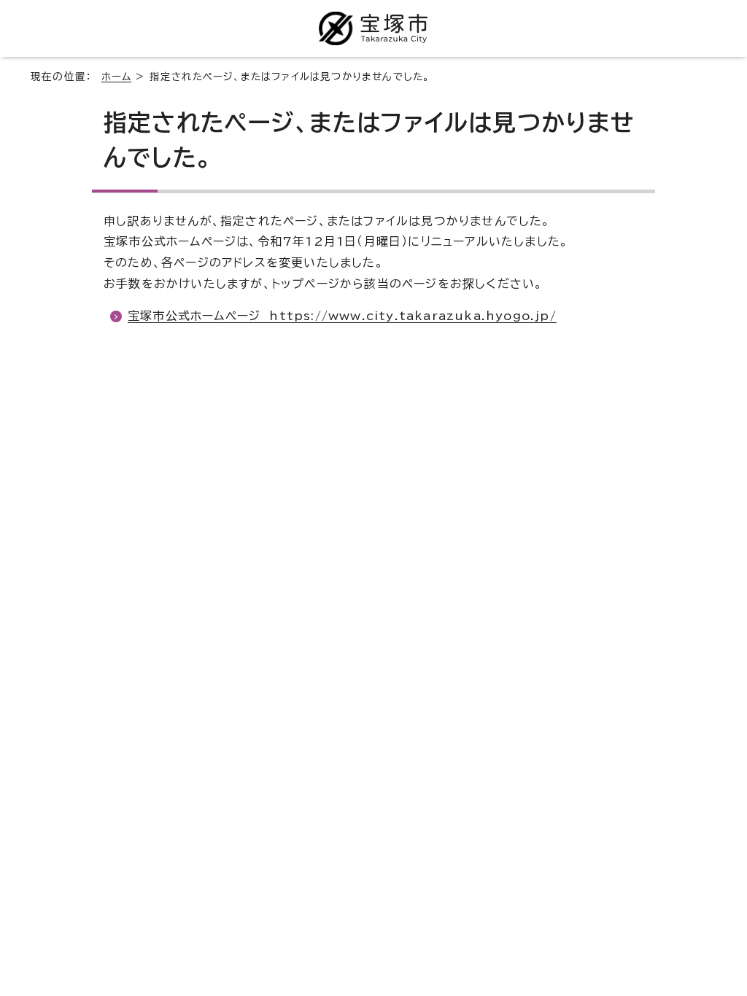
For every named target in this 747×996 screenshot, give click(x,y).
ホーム (116, 76)
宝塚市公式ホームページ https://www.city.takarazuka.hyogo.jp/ (342, 316)
